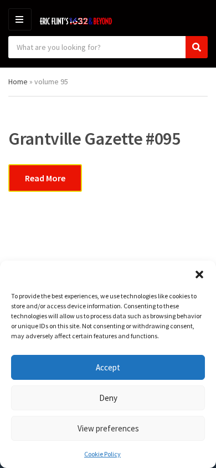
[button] (199, 274)
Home (18, 82)
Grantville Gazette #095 (94, 139)
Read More (45, 178)
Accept (108, 367)
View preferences (108, 428)
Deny (108, 398)
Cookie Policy (102, 454)
